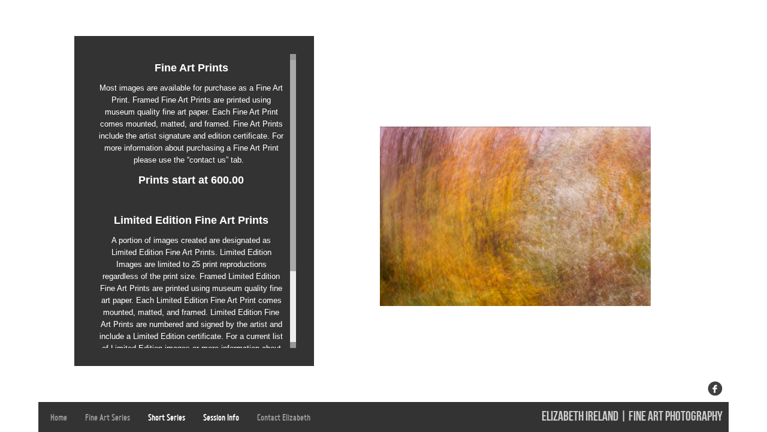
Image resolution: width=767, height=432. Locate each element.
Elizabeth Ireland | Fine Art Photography (632, 417)
